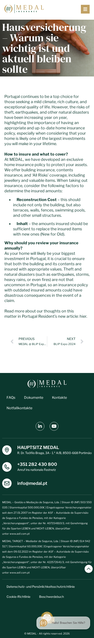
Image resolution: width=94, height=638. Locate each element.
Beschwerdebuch (51, 596)
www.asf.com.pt (20, 533)
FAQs (11, 397)
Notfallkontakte (19, 408)
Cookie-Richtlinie (18, 596)
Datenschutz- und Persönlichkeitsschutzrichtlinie (41, 586)
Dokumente (33, 397)
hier (83, 316)
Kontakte (59, 397)
